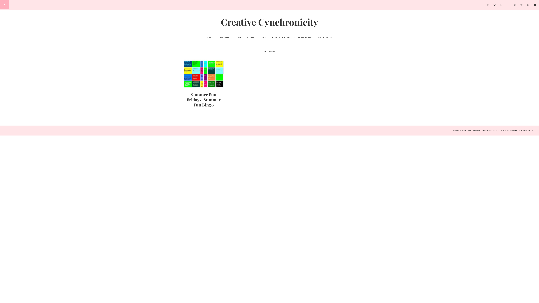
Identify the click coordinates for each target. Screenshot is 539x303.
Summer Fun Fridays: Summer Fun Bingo (204, 100)
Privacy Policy (527, 130)
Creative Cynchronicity (269, 22)
